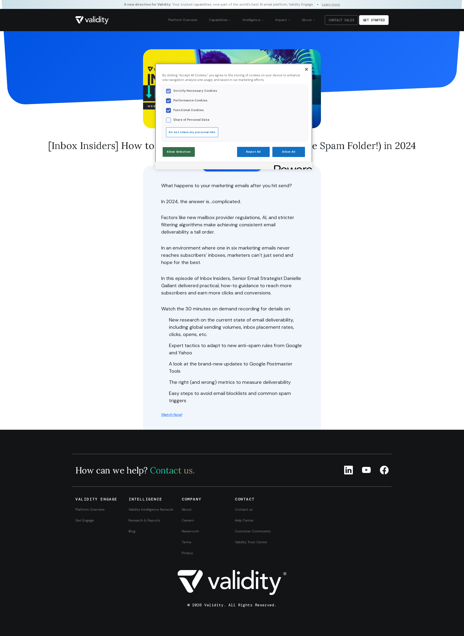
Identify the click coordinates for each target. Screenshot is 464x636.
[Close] (306, 69)
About (307, 20)
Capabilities (219, 20)
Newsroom (190, 531)
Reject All (253, 152)
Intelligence (252, 20)
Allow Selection (179, 152)
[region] (233, 116)
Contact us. (172, 470)
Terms (186, 542)
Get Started (374, 20)
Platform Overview (182, 20)
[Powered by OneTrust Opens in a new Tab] (291, 166)
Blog (132, 531)
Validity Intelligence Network (151, 509)
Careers (188, 520)
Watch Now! (171, 414)
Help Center (244, 520)
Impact (282, 20)
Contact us (244, 509)
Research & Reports (144, 520)
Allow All (288, 152)
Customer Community (253, 531)
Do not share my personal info (192, 132)
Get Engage (84, 520)
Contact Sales (341, 20)
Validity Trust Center (251, 542)
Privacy (187, 553)
